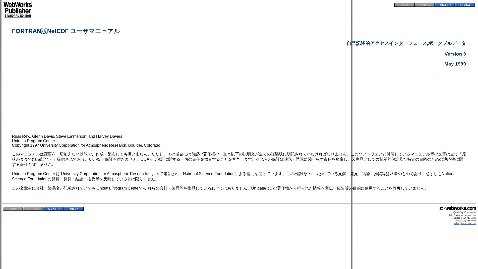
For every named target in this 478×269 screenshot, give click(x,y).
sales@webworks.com (465, 223)
